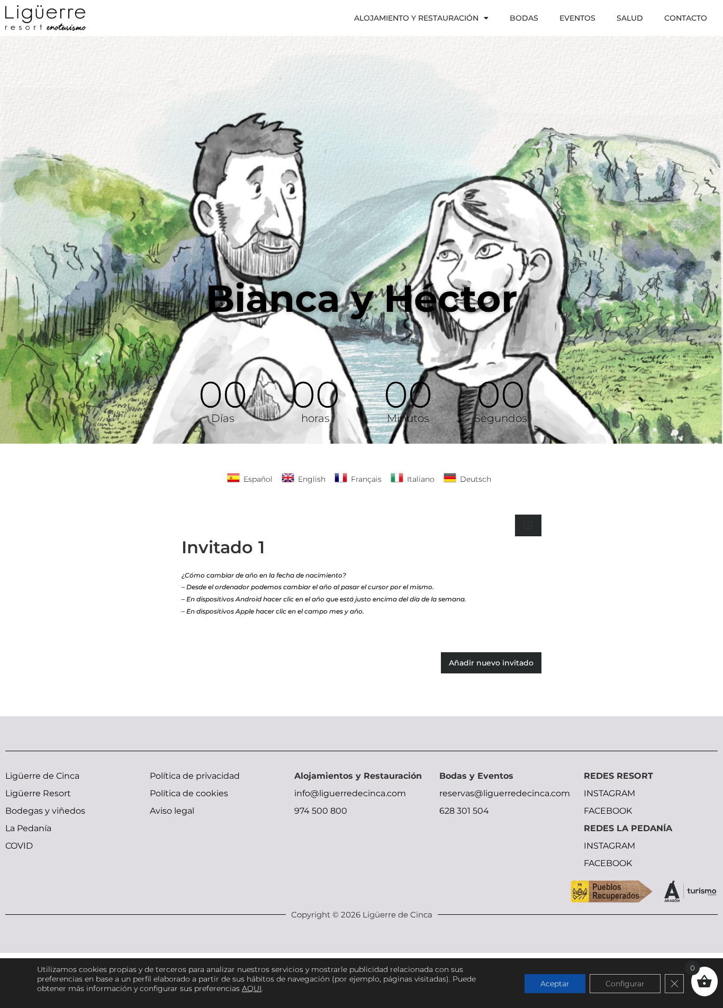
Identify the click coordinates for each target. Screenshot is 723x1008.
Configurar (625, 983)
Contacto (685, 18)
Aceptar (555, 983)
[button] (528, 525)
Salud (630, 18)
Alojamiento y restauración (416, 18)
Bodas (524, 18)
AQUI (251, 988)
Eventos (577, 18)
